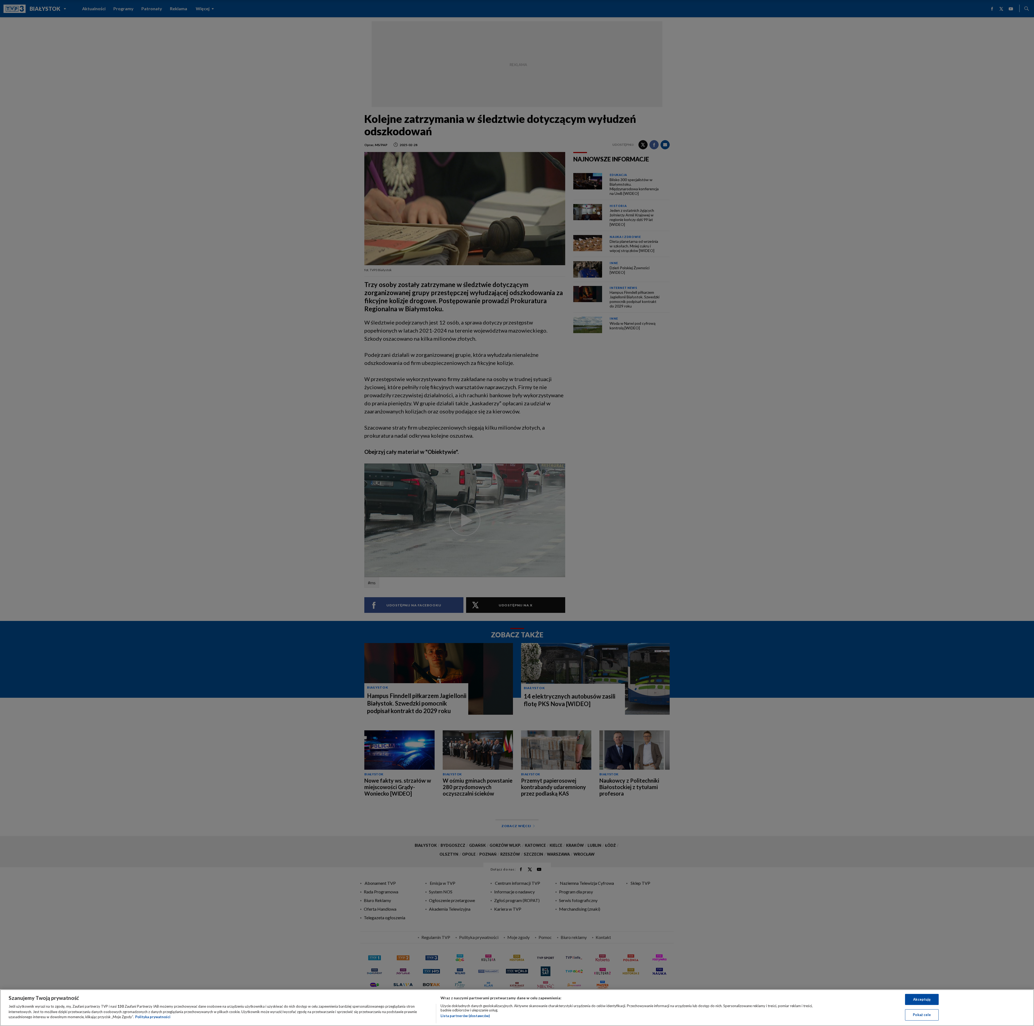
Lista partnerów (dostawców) (465, 1016)
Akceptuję (922, 999)
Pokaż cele (922, 1015)
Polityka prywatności (152, 1017)
